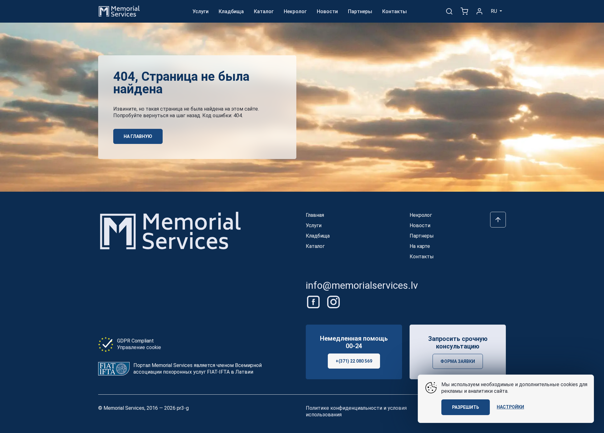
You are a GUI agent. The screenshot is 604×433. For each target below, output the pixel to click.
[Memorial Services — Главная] (119, 11)
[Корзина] (464, 11)
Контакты (394, 11)
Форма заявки (457, 361)
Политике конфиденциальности (344, 408)
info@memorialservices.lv (362, 285)
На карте (420, 246)
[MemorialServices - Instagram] (333, 301)
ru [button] (494, 11)
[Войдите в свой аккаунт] (479, 11)
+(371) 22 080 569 (354, 361)
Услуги (201, 11)
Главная (315, 215)
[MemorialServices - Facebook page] (314, 301)
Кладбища (231, 11)
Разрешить (465, 407)
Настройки (510, 406)
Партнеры (360, 11)
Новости (327, 11)
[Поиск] (449, 11)
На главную (138, 136)
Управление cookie (139, 347)
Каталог (264, 11)
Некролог (295, 11)
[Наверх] (498, 219)
